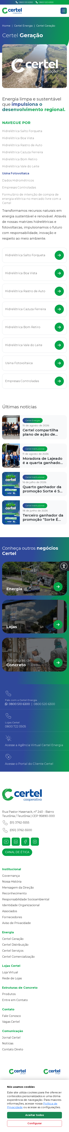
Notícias (7, 1043)
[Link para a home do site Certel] (34, 795)
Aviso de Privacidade (16, 923)
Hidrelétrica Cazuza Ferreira (22, 152)
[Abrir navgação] (64, 11)
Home (6, 25)
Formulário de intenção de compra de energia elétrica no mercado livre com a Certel (31, 199)
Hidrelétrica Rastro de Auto (22, 145)
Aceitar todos (34, 1115)
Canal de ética (17, 852)
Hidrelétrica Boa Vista (18, 138)
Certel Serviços (12, 950)
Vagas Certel (11, 1021)
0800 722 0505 (15, 726)
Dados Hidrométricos (18, 180)
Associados (9, 911)
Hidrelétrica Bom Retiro (19, 159)
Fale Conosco (11, 1016)
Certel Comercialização (18, 956)
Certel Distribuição (15, 944)
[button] (64, 566)
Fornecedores (12, 917)
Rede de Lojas (12, 978)
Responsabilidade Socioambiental (25, 899)
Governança (11, 875)
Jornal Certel (11, 1037)
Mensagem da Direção (18, 887)
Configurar (34, 1123)
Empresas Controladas (19, 187)
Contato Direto (12, 1049)
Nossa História (11, 881)
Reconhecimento (14, 893)
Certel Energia (23, 25)
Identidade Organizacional (21, 905)
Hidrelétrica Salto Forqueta (22, 131)
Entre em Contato (15, 1000)
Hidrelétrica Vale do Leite (20, 166)
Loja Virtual (10, 972)
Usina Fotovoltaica (15, 173)
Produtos (9, 994)
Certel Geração (13, 939)
